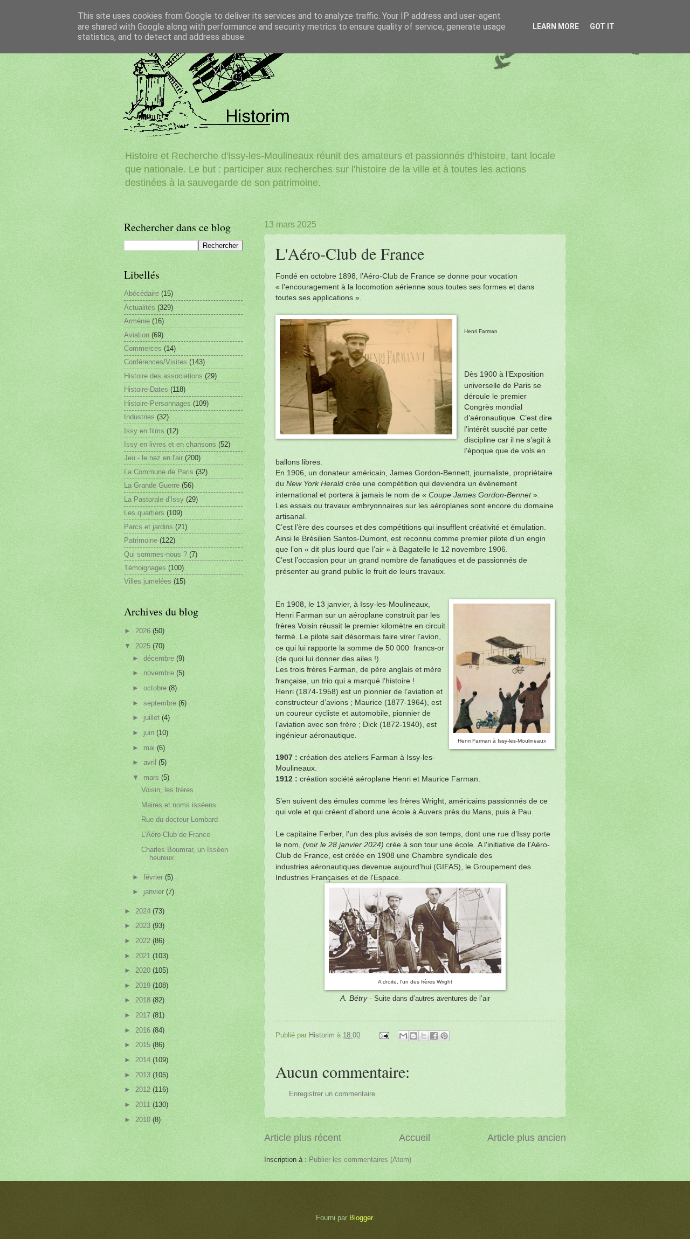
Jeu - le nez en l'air (153, 458)
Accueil (414, 1137)
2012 (144, 1089)
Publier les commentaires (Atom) (360, 1159)
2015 (144, 1045)
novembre (159, 673)
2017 (144, 1015)
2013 (144, 1075)
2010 (144, 1120)
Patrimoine (140, 540)
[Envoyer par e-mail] (403, 1035)
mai (150, 748)
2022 (144, 941)
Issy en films (144, 431)
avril (150, 762)
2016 (144, 1030)
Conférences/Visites (155, 362)
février (154, 877)
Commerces (143, 348)
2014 (144, 1060)
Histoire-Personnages (157, 403)
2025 (144, 646)
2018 (144, 1000)
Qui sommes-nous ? (155, 554)
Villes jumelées (147, 581)
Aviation (136, 335)
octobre (156, 688)
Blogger (360, 1218)
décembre (159, 658)
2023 (144, 926)
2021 (144, 956)
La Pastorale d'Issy (154, 499)
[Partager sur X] (423, 1035)
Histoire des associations (163, 376)
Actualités (139, 307)
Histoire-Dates (146, 389)
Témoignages (145, 568)
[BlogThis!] (413, 1035)
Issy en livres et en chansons (170, 444)
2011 (144, 1104)
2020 (144, 970)
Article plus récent (302, 1137)
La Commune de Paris (159, 472)
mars (152, 777)
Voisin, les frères (167, 790)
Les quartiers (144, 513)
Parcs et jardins (148, 527)
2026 (144, 631)
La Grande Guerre (152, 485)
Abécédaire (141, 293)
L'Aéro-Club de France (175, 834)
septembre (160, 703)
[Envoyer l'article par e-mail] (383, 1035)
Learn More (556, 26)
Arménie (137, 321)
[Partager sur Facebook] (434, 1035)
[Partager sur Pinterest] (444, 1035)
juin (149, 733)
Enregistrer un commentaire (332, 1094)
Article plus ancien (526, 1137)
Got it (602, 26)
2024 (144, 911)
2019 (144, 985)
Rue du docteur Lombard (179, 819)
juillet (152, 718)
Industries (139, 417)
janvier (154, 892)
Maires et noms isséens (178, 805)
